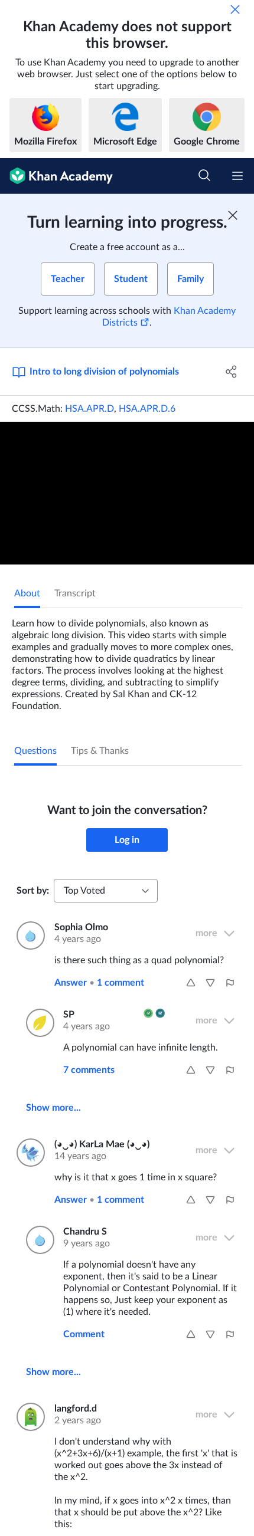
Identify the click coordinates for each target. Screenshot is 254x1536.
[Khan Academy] (56, 176)
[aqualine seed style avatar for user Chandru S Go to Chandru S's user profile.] (37, 1240)
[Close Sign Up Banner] (233, 215)
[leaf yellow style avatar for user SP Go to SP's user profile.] (37, 1023)
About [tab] (27, 593)
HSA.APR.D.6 (147, 408)
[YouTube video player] (127, 493)
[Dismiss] (235, 9)
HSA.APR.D (89, 408)
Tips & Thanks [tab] (100, 751)
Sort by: (33, 890)
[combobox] (106, 890)
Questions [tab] (35, 751)
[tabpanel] (127, 660)
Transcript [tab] (75, 593)
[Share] (232, 371)
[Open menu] (237, 176)
